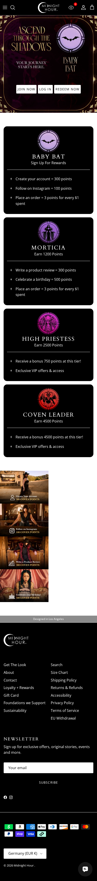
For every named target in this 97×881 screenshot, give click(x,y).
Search (56, 664)
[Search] (15, 7)
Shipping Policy (63, 680)
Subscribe (48, 782)
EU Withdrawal (63, 718)
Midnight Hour (24, 865)
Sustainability (15, 710)
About (9, 672)
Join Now (26, 89)
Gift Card (11, 695)
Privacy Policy (62, 702)
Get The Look (15, 664)
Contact (10, 680)
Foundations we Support (25, 702)
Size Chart (59, 672)
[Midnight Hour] (48, 7)
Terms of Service (65, 710)
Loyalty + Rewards (19, 687)
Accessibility (61, 695)
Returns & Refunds (67, 687)
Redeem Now (67, 89)
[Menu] (5, 7)
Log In (45, 89)
